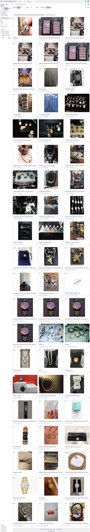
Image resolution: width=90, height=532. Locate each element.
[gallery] (18, 7)
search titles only (4, 10)
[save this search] (88, 4)
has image (3, 12)
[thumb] (16, 7)
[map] (21, 7)
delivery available (5, 31)
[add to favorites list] (14, 40)
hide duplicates (4, 15)
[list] (14, 7)
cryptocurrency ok (5, 33)
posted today (4, 13)
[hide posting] (36, 40)
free (2, 23)
